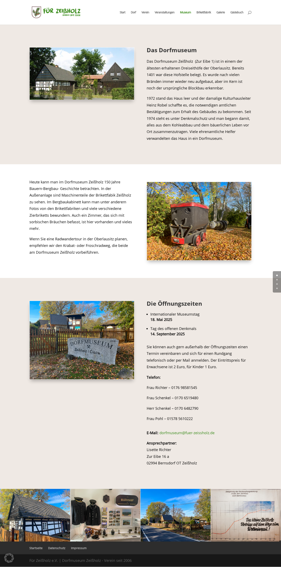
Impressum (79, 548)
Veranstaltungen (164, 12)
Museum (185, 12)
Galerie (220, 12)
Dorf (133, 12)
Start (122, 12)
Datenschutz (56, 548)
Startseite (36, 548)
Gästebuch (236, 12)
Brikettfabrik (203, 12)
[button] (9, 558)
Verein (145, 12)
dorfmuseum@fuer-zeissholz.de (187, 432)
